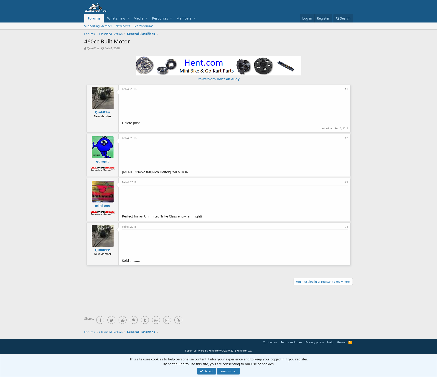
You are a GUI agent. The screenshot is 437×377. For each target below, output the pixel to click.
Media (138, 18)
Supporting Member (98, 26)
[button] (128, 18)
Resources (160, 18)
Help (330, 342)
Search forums (143, 26)
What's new (116, 18)
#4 (346, 227)
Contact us (270, 342)
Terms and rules (291, 342)
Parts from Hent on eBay (219, 79)
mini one (102, 205)
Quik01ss (93, 48)
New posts (123, 26)
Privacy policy (314, 342)
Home (341, 342)
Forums (94, 18)
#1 (346, 89)
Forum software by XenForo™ (218, 350)
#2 (346, 138)
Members (183, 18)
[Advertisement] (235, 105)
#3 (346, 182)
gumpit (102, 161)
